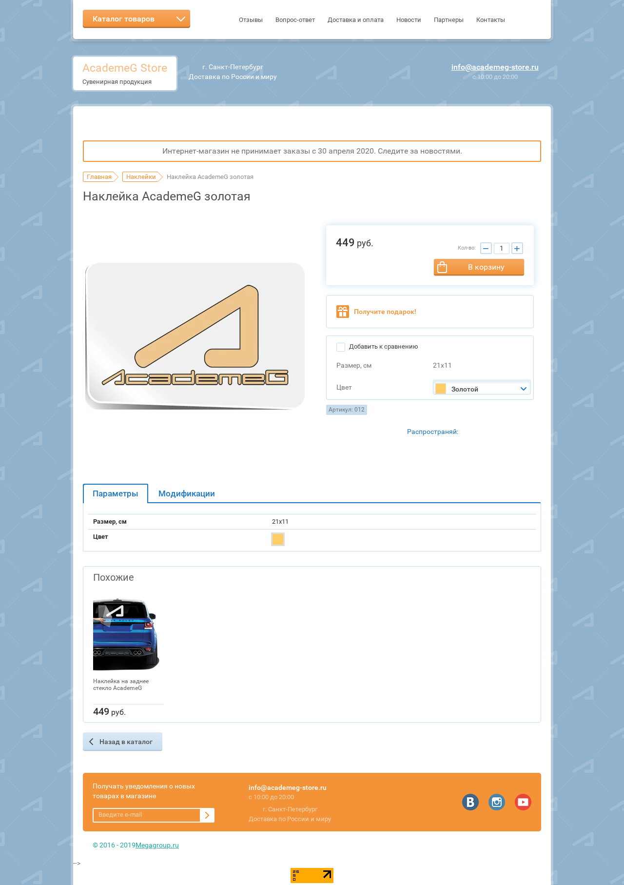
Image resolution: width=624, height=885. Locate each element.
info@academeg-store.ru (495, 67)
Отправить (207, 815)
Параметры (115, 493)
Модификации (186, 493)
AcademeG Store (124, 68)
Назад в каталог (126, 742)
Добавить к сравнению (383, 346)
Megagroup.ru (157, 845)
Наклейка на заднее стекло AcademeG (121, 684)
